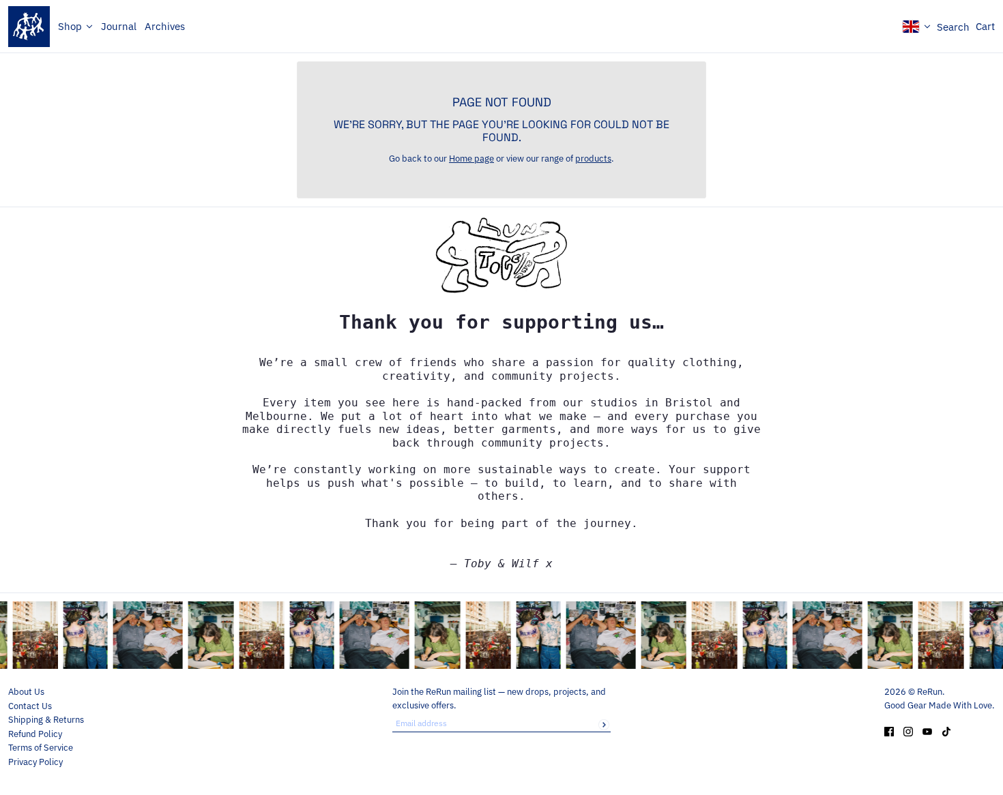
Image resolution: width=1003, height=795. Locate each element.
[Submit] (603, 724)
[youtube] (927, 731)
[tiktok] (946, 731)
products (593, 158)
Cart (985, 26)
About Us (26, 692)
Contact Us (30, 706)
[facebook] (889, 731)
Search (953, 26)
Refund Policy (35, 734)
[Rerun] (29, 26)
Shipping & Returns (46, 719)
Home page (471, 158)
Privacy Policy (35, 762)
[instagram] (908, 731)
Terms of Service (40, 747)
